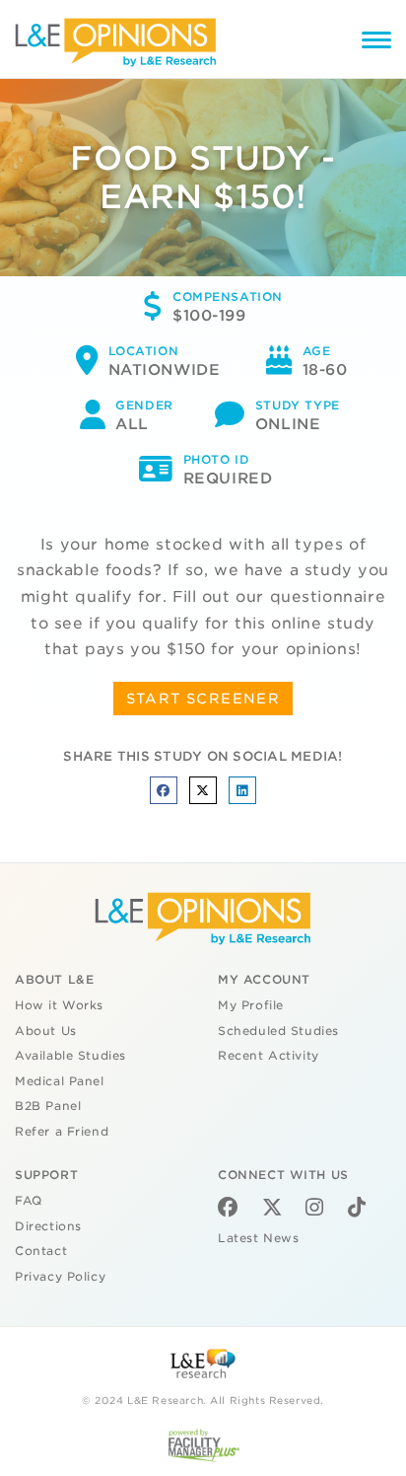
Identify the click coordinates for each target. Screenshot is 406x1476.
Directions (48, 1226)
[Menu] (376, 43)
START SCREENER (203, 698)
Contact (41, 1251)
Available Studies (70, 1056)
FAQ (28, 1201)
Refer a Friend (61, 1132)
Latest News (258, 1238)
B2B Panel (48, 1106)
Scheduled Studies (278, 1031)
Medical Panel (59, 1081)
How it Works (59, 1005)
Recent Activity (268, 1056)
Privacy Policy (60, 1277)
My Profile (251, 1005)
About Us (46, 1031)
